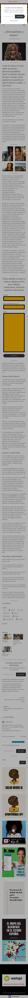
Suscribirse (20, 16)
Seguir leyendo (14, 20)
